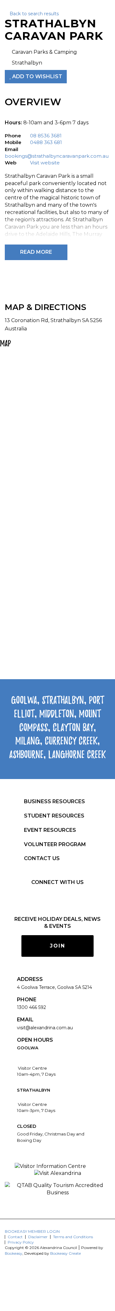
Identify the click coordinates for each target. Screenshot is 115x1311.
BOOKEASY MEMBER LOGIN (32, 1231)
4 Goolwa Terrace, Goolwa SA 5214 (54, 987)
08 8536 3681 (46, 136)
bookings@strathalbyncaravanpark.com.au (57, 156)
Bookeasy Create (65, 1253)
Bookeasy (13, 1253)
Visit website (45, 163)
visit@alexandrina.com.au (45, 1028)
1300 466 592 (31, 1007)
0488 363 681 (46, 142)
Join (57, 946)
